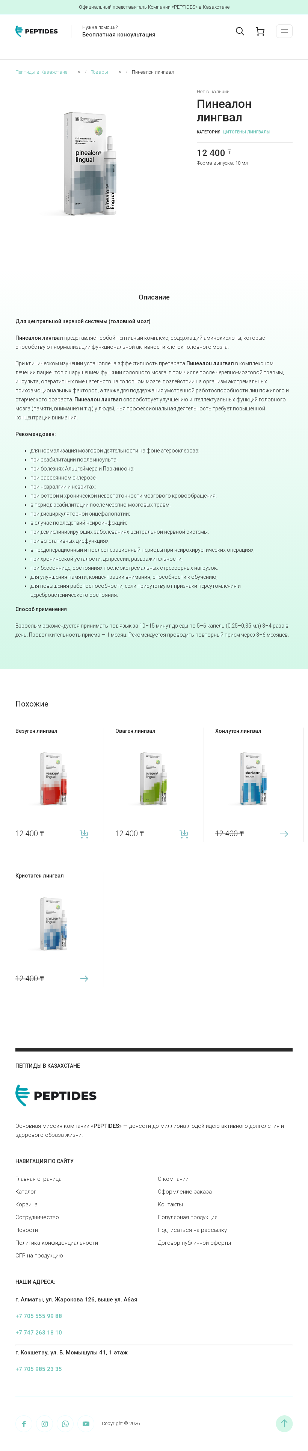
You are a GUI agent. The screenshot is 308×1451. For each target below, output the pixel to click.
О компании (173, 1179)
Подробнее (284, 833)
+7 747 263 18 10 (38, 1332)
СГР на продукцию (39, 1255)
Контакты (170, 1204)
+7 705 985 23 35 (38, 1369)
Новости (26, 1230)
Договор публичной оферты (194, 1242)
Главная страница (38, 1179)
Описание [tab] (154, 297)
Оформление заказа (185, 1191)
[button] (162, 92)
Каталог (25, 1191)
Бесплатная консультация (119, 34)
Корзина (26, 1204)
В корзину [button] (84, 833)
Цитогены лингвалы (246, 132)
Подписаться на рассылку (192, 1230)
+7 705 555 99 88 (38, 1316)
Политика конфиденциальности (56, 1242)
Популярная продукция (187, 1217)
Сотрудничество (37, 1217)
